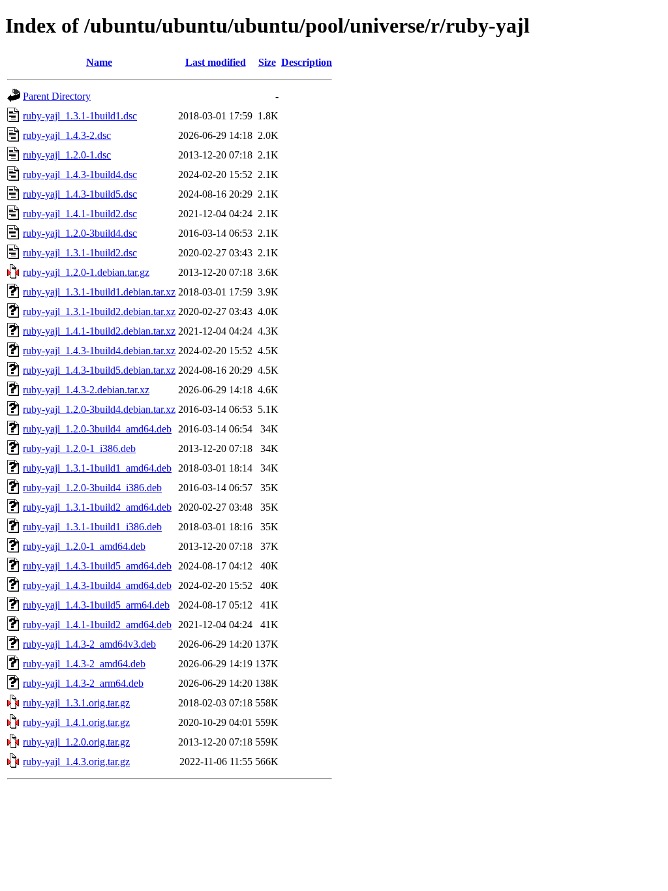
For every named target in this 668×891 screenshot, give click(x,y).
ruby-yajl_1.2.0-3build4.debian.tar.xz (99, 409)
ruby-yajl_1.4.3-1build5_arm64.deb (96, 605)
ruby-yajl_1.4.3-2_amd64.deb (84, 663)
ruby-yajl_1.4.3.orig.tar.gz (76, 761)
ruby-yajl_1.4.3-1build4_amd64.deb (97, 585)
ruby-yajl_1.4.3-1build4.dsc (80, 174)
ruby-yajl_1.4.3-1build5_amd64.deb (97, 565)
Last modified (215, 62)
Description (306, 62)
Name (99, 62)
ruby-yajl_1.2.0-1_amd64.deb (84, 546)
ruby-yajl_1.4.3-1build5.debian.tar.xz (99, 370)
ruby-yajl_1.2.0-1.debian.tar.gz (86, 272)
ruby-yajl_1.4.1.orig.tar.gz (76, 722)
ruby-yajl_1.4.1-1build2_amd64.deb (97, 624)
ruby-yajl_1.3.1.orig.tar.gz (76, 702)
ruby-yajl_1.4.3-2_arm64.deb (83, 683)
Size (267, 62)
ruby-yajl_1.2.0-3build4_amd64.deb (97, 428)
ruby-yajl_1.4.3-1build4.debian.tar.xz (99, 350)
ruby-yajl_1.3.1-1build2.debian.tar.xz (99, 311)
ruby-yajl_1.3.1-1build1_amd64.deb (97, 468)
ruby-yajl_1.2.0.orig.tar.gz (76, 742)
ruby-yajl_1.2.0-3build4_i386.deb (92, 487)
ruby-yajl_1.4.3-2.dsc (67, 135)
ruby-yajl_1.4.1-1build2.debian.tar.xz (99, 331)
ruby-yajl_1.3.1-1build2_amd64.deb (97, 507)
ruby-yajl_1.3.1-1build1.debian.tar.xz (99, 291)
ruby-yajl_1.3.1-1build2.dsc (80, 252)
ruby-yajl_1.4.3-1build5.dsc (80, 194)
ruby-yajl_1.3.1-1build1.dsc (80, 115)
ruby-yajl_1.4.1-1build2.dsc (80, 213)
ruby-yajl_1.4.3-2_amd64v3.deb (89, 644)
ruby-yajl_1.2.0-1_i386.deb (79, 448)
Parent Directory (57, 96)
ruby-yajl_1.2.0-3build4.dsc (80, 233)
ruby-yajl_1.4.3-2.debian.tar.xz (86, 389)
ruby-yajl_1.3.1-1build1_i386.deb (92, 526)
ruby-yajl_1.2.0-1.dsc (67, 154)
